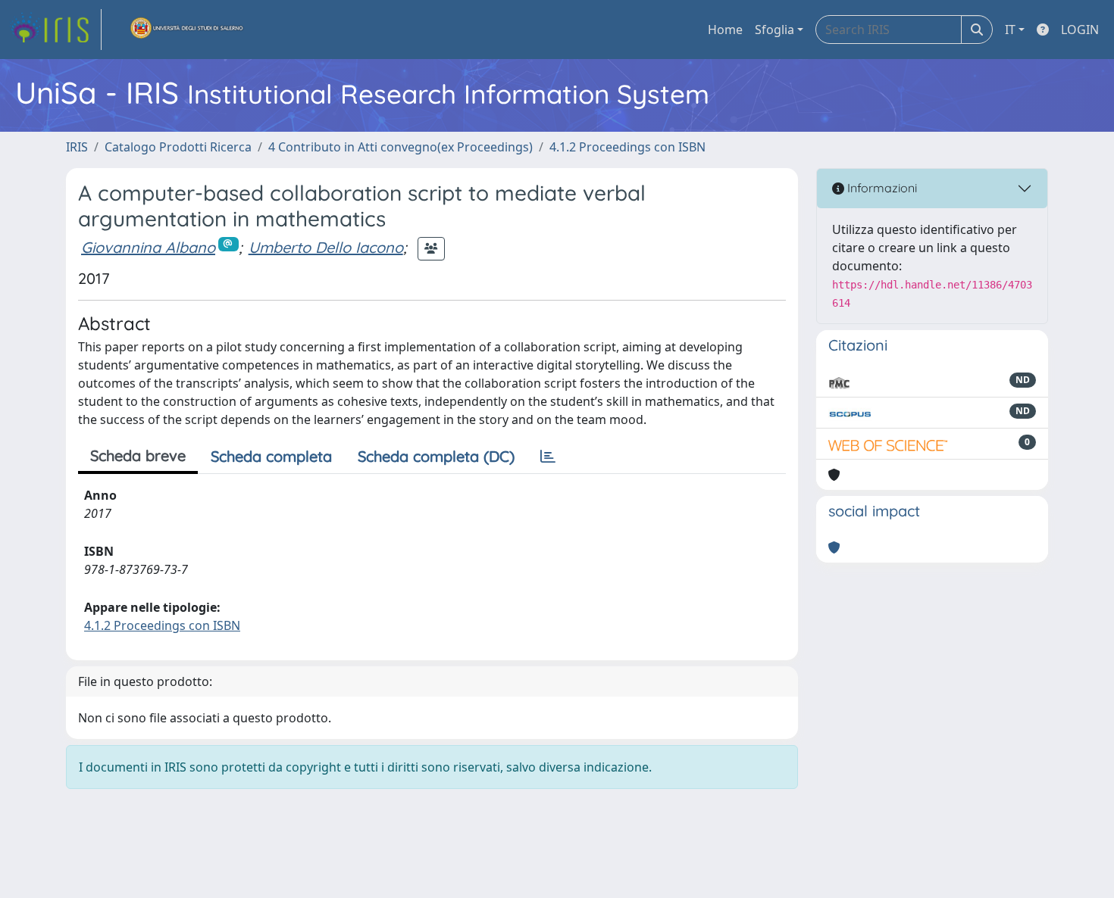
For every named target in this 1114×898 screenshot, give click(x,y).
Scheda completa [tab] (271, 456)
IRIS (77, 147)
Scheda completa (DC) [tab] (436, 456)
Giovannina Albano (148, 247)
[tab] (547, 456)
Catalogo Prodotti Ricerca (178, 147)
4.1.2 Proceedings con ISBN (627, 147)
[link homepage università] (187, 29)
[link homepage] (55, 29)
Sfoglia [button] (774, 29)
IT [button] (1010, 29)
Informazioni (880, 187)
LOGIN (1080, 29)
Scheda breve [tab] (138, 455)
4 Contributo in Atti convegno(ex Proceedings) (400, 147)
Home (725, 29)
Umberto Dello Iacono (326, 247)
